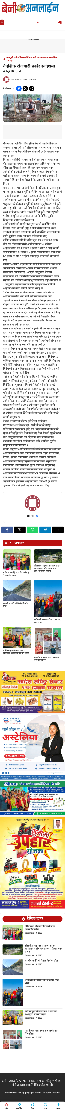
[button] (38, 22)
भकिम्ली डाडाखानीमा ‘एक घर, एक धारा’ (47, 621)
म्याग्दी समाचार (36, 57)
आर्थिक (27, 57)
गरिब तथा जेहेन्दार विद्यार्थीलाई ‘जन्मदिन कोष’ (16, 574)
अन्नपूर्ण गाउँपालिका (15, 57)
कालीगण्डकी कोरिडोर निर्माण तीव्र (15, 605)
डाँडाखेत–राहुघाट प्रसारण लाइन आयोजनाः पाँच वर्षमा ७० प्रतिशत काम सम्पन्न (47, 568)
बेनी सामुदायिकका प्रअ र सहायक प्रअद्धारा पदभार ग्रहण (16, 652)
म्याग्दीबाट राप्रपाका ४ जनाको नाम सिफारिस (46, 659)
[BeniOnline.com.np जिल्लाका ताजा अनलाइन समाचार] (31, 7)
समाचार (46, 57)
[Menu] (60, 22)
